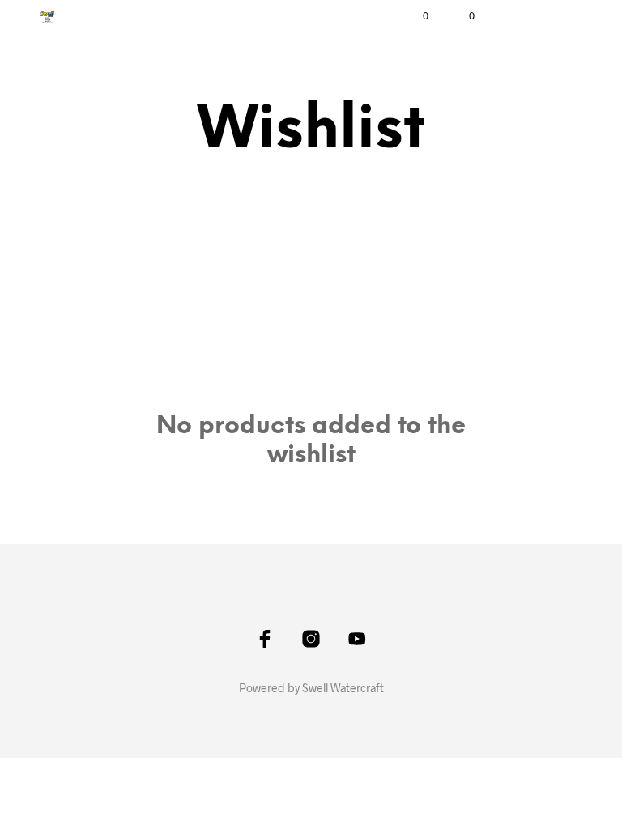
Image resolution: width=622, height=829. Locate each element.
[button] (414, 16)
